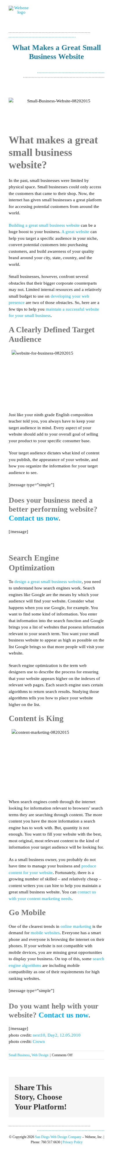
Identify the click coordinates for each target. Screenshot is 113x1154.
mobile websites (45, 932)
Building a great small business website (44, 225)
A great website (75, 231)
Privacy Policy (73, 1142)
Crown (39, 1041)
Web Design (40, 1055)
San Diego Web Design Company (58, 1137)
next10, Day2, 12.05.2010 (57, 1035)
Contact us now (34, 518)
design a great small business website (48, 581)
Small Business (19, 1055)
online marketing (76, 926)
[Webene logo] (19, 7)
